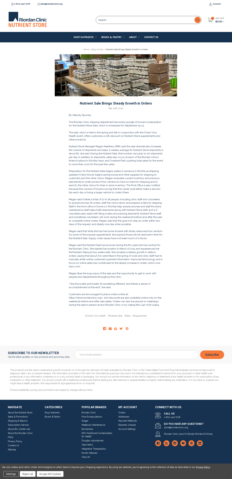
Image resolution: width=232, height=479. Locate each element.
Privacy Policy (15, 441)
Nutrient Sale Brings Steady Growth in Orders (116, 103)
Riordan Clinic (89, 412)
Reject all (27, 474)
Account (216, 4)
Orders (121, 412)
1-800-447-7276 (22, 4)
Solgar (85, 421)
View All (86, 457)
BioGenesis (87, 429)
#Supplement (140, 316)
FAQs (10, 437)
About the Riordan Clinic (20, 433)
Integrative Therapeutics (94, 449)
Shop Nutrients (84, 37)
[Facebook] (104, 328)
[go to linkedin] (200, 443)
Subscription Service (18, 425)
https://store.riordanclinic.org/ (86, 297)
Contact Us (151, 37)
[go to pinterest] (191, 443)
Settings (11, 474)
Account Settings (127, 429)
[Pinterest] (127, 328)
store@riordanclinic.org (51, 4)
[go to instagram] (175, 443)
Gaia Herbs (87, 444)
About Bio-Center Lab (19, 429)
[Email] (110, 328)
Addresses (123, 416)
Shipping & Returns (17, 421)
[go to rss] (167, 443)
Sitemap (12, 449)
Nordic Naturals (89, 453)
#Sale (127, 316)
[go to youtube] (183, 443)
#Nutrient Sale (115, 316)
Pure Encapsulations (92, 416)
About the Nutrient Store (20, 412)
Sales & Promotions (18, 416)
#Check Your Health (95, 316)
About (133, 37)
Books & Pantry (111, 37)
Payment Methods (127, 421)
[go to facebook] (158, 443)
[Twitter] (121, 328)
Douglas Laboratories (93, 440)
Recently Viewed (127, 425)
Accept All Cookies (50, 474)
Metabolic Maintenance (93, 425)
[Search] (197, 20)
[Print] (115, 328)
